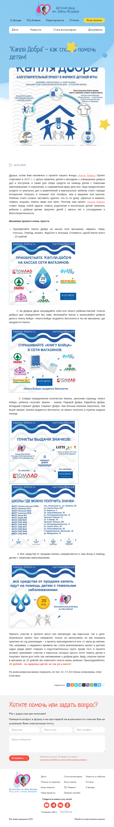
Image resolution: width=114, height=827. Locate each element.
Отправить (18, 758)
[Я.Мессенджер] (76, 685)
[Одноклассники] (72, 685)
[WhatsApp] (91, 685)
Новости (35, 30)
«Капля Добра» (96, 202)
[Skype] (99, 685)
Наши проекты (55, 20)
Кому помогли (47, 787)
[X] (84, 685)
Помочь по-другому (50, 782)
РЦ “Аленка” (70, 787)
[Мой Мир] (95, 685)
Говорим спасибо (72, 792)
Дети (15, 30)
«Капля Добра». (87, 175)
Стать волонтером (64, 30)
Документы (95, 30)
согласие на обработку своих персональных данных (63, 759)
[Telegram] (80, 685)
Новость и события (95, 776)
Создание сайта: (49, 812)
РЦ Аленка (33, 20)
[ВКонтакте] (68, 685)
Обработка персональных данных (89, 819)
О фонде (15, 20)
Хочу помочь (94, 20)
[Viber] (87, 685)
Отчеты (74, 20)
